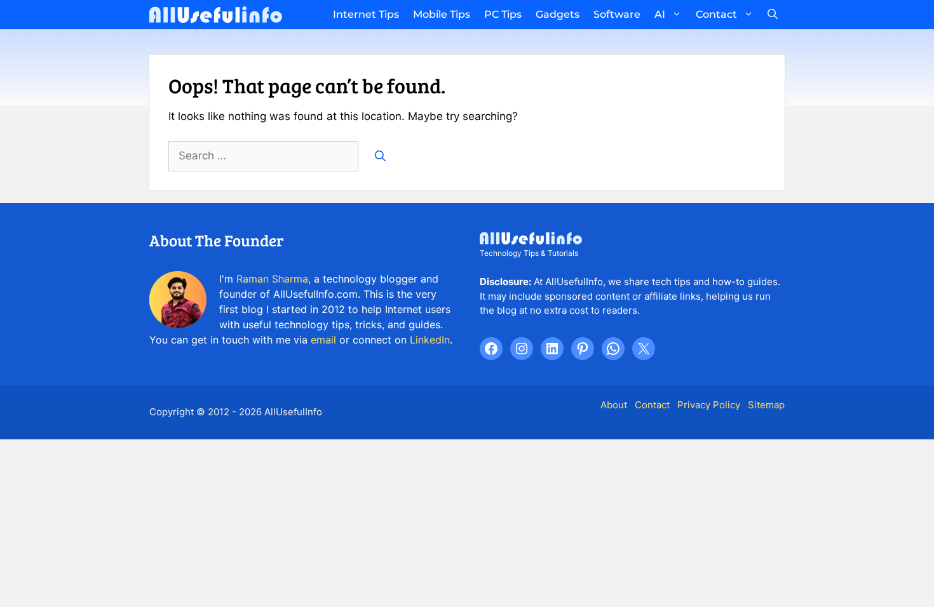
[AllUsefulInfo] (215, 14)
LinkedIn (430, 339)
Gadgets (557, 14)
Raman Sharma (272, 278)
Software (616, 14)
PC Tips (503, 14)
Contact (716, 14)
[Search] (380, 156)
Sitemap (766, 405)
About (613, 405)
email (323, 339)
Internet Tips (366, 14)
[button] (773, 14)
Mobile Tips (441, 14)
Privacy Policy (708, 405)
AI (659, 14)
